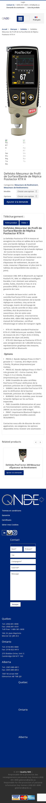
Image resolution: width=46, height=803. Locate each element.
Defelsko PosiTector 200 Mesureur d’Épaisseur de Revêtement (23, 466)
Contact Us (10, 5)
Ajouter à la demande (17, 201)
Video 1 (24, 222)
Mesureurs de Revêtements (16, 187)
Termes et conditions (11, 510)
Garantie (6, 515)
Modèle (7, 191)
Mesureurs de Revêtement (26, 185)
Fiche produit (11, 222)
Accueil (4, 29)
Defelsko (23, 29)
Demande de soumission (15, 7)
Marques (13, 29)
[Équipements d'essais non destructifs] (7, 18)
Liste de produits (33, 7)
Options (7, 196)
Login (23, 2)
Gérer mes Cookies (10, 524)
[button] (9, 49)
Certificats (6, 520)
